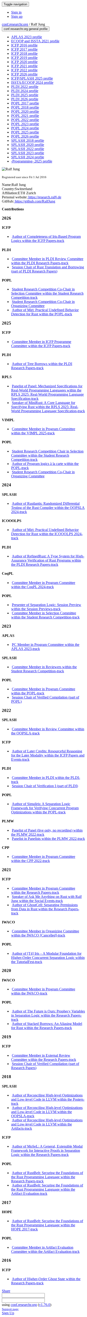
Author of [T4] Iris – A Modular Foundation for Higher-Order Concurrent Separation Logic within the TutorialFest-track (48, 957)
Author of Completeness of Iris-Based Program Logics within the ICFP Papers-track (46, 239)
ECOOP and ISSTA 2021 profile (35, 41)
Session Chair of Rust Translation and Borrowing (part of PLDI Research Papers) (47, 269)
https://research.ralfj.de (44, 197)
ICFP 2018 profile (24, 53)
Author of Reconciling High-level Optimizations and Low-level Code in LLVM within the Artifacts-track (47, 1124)
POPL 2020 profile (25, 111)
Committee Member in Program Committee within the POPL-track (43, 691)
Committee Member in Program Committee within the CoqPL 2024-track (43, 585)
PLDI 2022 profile (24, 87)
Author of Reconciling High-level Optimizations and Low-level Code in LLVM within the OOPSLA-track (47, 1112)
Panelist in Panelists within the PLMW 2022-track (48, 839)
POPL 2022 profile (25, 120)
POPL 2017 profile (25, 103)
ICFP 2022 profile (24, 70)
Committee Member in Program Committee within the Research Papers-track (43, 890)
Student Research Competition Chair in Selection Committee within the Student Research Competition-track (47, 455)
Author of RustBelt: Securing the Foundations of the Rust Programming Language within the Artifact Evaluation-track (47, 1189)
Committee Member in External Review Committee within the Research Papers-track (43, 1057)
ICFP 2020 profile (24, 62)
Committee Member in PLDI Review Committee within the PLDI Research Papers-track (47, 261)
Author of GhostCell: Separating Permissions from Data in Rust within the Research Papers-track (45, 909)
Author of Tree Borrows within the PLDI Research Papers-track (41, 366)
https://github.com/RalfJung (34, 201)
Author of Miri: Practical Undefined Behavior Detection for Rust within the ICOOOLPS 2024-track (47, 534)
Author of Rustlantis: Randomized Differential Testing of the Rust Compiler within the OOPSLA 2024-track (48, 508)
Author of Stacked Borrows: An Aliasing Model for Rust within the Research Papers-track (46, 1026)
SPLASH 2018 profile (27, 140)
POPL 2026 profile (25, 136)
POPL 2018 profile (25, 107)
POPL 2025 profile (25, 132)
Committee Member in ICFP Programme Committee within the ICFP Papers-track (41, 344)
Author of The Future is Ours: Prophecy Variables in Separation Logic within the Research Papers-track (48, 1015)
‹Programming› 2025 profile (31, 161)
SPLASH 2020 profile (27, 145)
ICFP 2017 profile (24, 49)
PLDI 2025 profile (24, 95)
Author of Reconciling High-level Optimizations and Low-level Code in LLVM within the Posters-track (47, 1099)
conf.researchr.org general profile (26, 29)
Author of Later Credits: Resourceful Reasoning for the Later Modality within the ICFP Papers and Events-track (47, 755)
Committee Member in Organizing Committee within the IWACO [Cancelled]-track (45, 933)
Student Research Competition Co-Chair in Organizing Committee (43, 304)
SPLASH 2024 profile (27, 157)
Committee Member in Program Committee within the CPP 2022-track (43, 859)
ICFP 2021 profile (24, 66)
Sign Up (8, 1313)
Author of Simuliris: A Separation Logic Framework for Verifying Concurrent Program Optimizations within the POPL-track (45, 808)
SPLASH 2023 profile (27, 153)
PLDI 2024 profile (24, 91)
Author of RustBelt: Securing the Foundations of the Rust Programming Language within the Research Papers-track (47, 1177)
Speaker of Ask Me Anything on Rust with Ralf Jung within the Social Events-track (46, 899)
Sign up (17, 16)
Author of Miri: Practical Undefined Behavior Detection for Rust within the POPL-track (45, 312)
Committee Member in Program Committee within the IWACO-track (43, 991)
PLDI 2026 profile (24, 99)
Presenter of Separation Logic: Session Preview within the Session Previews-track (46, 607)
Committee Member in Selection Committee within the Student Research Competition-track (45, 615)
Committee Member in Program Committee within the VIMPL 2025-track (43, 431)
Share (6, 1291)
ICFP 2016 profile (24, 45)
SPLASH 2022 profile (27, 149)
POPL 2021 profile (25, 116)
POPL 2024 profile (25, 128)
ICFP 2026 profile (24, 74)
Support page (10, 1309)
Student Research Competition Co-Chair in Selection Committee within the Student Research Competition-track (47, 293)
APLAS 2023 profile (26, 37)
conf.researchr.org (15, 24)
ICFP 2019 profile (24, 58)
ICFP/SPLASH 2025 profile (32, 78)
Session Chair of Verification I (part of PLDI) (45, 786)
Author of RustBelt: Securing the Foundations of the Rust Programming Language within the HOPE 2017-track (47, 1225)
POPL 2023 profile (25, 124)
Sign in (16, 12)
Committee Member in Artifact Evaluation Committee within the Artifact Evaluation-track (45, 1249)
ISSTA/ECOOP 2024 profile (32, 82)
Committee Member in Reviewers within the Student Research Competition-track (44, 669)
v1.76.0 (44, 1305)
